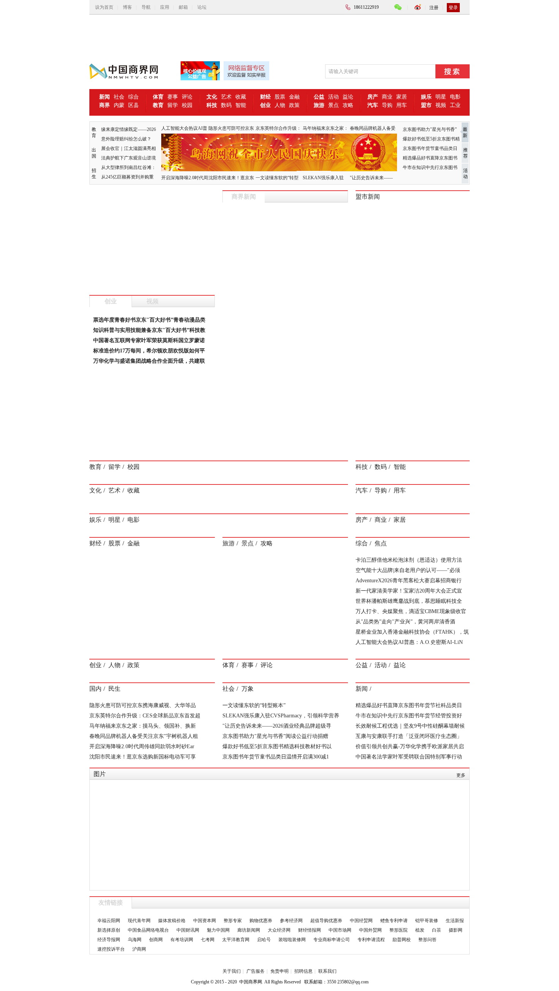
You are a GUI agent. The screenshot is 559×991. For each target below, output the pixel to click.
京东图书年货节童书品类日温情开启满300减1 (275, 757)
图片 (100, 774)
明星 (440, 97)
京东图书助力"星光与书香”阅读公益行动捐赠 (275, 736)
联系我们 (327, 971)
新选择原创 (108, 930)
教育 (95, 467)
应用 (164, 7)
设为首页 (104, 7)
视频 (440, 105)
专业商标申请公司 (331, 939)
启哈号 (264, 939)
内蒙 (119, 105)
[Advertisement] (273, 36)
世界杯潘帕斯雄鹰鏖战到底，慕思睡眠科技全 (409, 601)
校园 (187, 105)
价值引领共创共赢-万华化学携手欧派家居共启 (410, 746)
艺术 (226, 97)
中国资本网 (204, 920)
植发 (419, 930)
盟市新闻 (368, 196)
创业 (111, 301)
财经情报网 (309, 930)
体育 (228, 665)
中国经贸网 (361, 920)
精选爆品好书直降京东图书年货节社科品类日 (409, 705)
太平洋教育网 (235, 939)
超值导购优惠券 (326, 920)
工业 (455, 105)
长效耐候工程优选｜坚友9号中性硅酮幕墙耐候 (410, 726)
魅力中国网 (218, 930)
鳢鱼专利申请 (394, 920)
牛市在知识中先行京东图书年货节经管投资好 (409, 716)
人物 (280, 105)
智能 (240, 105)
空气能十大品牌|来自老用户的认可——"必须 (408, 570)
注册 (433, 7)
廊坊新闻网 (248, 930)
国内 (95, 688)
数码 (226, 105)
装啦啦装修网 (292, 939)
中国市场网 (340, 930)
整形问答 (427, 939)
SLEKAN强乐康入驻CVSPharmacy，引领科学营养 (280, 716)
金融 (294, 97)
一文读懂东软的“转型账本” (254, 705)
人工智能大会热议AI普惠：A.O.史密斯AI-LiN (409, 642)
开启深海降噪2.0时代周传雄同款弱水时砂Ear (141, 746)
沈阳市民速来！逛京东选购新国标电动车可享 (142, 757)
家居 (401, 97)
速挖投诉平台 (111, 949)
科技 (362, 467)
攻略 (348, 105)
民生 (114, 688)
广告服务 (255, 971)
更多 (460, 775)
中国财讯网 (187, 930)
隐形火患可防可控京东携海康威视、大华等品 (142, 705)
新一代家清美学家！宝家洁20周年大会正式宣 (409, 591)
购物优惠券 (260, 920)
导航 (146, 7)
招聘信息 (303, 971)
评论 (187, 97)
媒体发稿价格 (172, 920)
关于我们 (231, 971)
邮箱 (183, 7)
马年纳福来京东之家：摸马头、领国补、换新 (142, 726)
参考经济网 (291, 920)
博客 (127, 7)
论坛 (201, 7)
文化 (95, 490)
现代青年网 (139, 920)
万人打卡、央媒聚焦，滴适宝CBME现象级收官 (411, 611)
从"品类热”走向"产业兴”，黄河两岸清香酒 (405, 622)
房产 (362, 519)
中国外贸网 (370, 930)
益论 (348, 97)
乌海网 (134, 939)
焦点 (381, 543)
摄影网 (455, 930)
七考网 (207, 939)
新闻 (362, 688)
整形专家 (233, 920)
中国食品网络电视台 (148, 930)
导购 (387, 105)
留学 (172, 105)
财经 (95, 543)
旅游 (228, 543)
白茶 (436, 930)
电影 (455, 97)
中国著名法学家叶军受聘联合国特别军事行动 (409, 757)
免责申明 (279, 971)
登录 (453, 7)
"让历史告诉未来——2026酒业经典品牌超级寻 (276, 726)
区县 (133, 105)
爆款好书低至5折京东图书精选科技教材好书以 (277, 746)
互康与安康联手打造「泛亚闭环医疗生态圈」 (409, 736)
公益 (362, 665)
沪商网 (139, 949)
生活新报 (455, 920)
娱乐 (95, 519)
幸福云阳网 (108, 920)
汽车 (362, 490)
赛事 (172, 97)
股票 (280, 97)
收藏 (240, 97)
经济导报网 (108, 939)
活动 (333, 97)
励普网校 (401, 939)
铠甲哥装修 (426, 920)
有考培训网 (181, 939)
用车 (401, 105)
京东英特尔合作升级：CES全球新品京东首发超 (144, 716)
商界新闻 (244, 196)
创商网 (156, 939)
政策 (294, 105)
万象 (247, 688)
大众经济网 (279, 930)
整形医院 (398, 930)
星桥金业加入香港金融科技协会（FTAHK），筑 (412, 632)
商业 (387, 97)
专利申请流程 (371, 939)
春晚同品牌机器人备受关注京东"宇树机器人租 (143, 736)
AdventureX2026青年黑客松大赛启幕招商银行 (409, 580)
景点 (333, 105)
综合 (133, 97)
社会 (119, 97)
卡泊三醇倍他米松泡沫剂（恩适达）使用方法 (409, 560)
